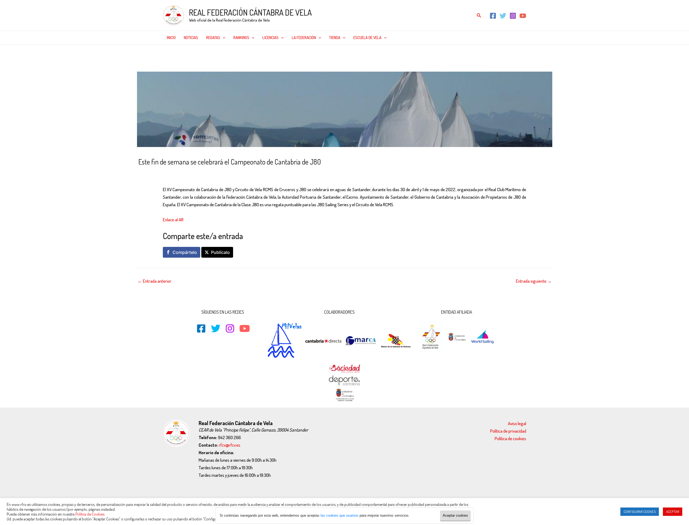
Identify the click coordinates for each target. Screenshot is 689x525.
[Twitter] (503, 15)
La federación (304, 37)
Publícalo (220, 252)
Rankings (241, 37)
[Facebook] (493, 15)
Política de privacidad (508, 431)
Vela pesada (242, 173)
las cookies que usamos (339, 515)
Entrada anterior (154, 281)
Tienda (334, 37)
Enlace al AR (173, 219)
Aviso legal (517, 423)
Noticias (191, 37)
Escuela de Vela (367, 37)
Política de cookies (510, 438)
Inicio (171, 37)
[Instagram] (512, 15)
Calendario (178, 173)
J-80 (207, 173)
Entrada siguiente (534, 281)
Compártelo (185, 252)
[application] (222, 38)
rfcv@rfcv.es (229, 445)
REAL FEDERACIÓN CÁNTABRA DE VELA (250, 12)
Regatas (213, 37)
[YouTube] (522, 15)
